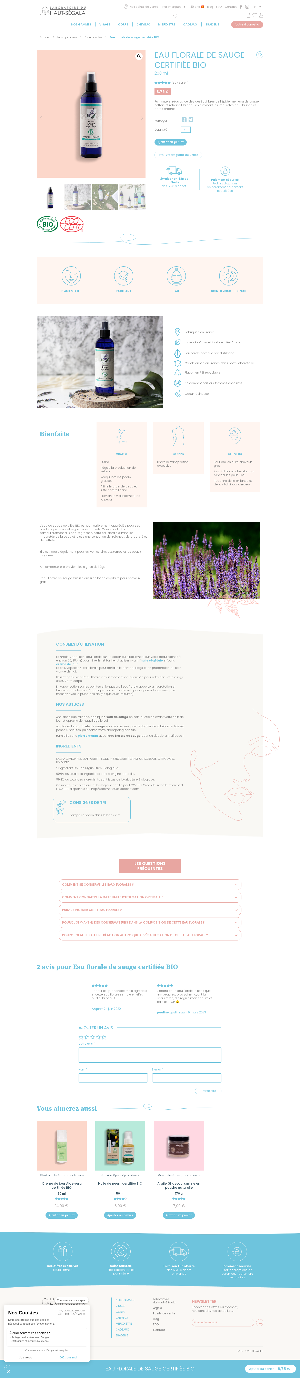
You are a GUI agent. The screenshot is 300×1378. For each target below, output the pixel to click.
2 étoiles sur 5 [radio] (86, 1037)
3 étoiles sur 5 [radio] (92, 1037)
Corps (123, 24)
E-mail (157, 1069)
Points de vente (164, 1313)
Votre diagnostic (247, 24)
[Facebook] (241, 7)
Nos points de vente (144, 7)
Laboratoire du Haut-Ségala (164, 1301)
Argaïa (157, 1308)
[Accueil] (62, 11)
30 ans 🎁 (197, 7)
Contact (231, 7)
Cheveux (143, 24)
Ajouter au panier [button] (62, 1215)
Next (138, 116)
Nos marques (171, 7)
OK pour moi (68, 1357)
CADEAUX (190, 24)
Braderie (212, 24)
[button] (139, 56)
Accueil (45, 37)
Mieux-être (166, 24)
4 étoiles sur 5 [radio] (98, 1037)
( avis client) (180, 82)
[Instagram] (247, 7)
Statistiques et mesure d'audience (30, 1341)
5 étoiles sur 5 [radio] (103, 1037)
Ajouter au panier (171, 142)
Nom (83, 1069)
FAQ (219, 7)
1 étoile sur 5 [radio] (81, 1037)
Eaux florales (93, 37)
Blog (210, 7)
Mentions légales (250, 1351)
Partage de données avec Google (30, 1337)
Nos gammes (81, 24)
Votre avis (87, 1044)
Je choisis (25, 1357)
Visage (104, 24)
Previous (41, 118)
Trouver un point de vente (178, 155)
